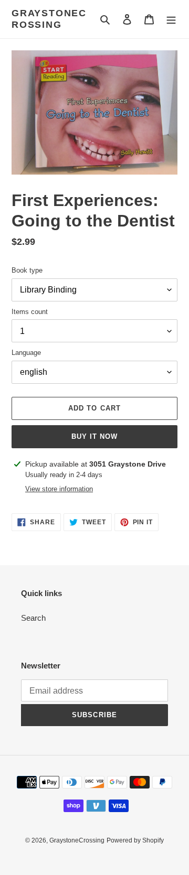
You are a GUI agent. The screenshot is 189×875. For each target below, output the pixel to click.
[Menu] (171, 19)
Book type (27, 270)
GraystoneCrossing (49, 19)
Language (26, 353)
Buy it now (94, 436)
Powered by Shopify (135, 840)
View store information (59, 489)
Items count (30, 312)
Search (33, 617)
